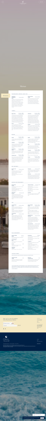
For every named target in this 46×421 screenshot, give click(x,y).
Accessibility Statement (6, 343)
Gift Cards (38, 322)
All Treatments (5, 95)
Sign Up (19, 325)
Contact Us (38, 318)
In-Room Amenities (39, 320)
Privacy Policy (16, 343)
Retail (37, 321)
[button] (3, 2)
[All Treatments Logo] (23, 2)
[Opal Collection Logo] (19, 338)
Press (37, 340)
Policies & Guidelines (39, 319)
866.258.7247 (39, 343)
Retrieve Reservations (39, 341)
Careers (38, 339)
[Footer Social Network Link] (3, 328)
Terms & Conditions (12, 343)
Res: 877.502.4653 (39, 325)
